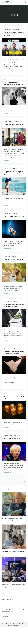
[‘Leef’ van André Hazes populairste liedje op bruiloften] (14, 96)
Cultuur (15, 213)
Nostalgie (17, 435)
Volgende (21, 481)
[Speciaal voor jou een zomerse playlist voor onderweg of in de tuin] (14, 186)
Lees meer (7, 72)
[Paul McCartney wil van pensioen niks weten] (14, 229)
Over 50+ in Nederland (7, 599)
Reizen (14, 256)
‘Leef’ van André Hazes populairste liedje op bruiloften (13, 83)
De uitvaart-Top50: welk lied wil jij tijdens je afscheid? (14, 305)
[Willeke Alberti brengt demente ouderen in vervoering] (14, 137)
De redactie (5, 616)
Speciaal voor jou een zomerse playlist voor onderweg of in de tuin (13, 172)
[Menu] (25, 2)
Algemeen (16, 29)
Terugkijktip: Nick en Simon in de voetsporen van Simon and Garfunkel (14, 33)
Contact (4, 618)
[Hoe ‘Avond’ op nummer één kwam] (14, 451)
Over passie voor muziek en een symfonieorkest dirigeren (14, 352)
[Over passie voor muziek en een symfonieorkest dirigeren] (14, 365)
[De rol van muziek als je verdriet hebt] (14, 410)
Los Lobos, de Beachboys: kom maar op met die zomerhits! (13, 260)
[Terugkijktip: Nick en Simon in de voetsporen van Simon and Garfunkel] (14, 47)
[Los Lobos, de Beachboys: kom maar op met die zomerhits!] (14, 272)
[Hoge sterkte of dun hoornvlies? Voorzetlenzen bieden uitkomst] (14, 537)
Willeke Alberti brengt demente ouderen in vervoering (14, 125)
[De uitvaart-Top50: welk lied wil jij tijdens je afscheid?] (14, 318)
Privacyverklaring (6, 596)
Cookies (4, 597)
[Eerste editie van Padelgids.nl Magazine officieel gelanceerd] (14, 569)
